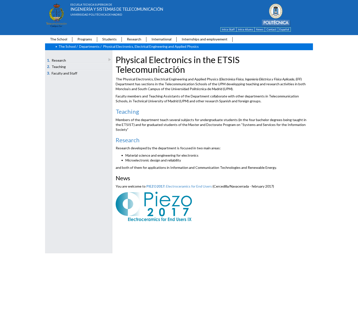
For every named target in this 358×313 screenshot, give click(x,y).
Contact (271, 29)
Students (109, 39)
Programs (84, 39)
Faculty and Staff (62, 73)
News (260, 29)
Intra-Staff (228, 29)
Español (284, 29)
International (161, 39)
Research (134, 39)
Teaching (56, 66)
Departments (89, 46)
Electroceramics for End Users (179, 186)
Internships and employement (204, 39)
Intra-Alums (245, 29)
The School (58, 39)
